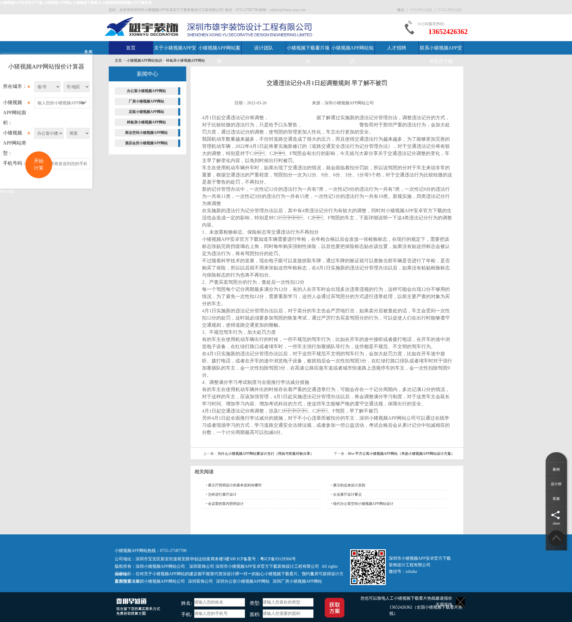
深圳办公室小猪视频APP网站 (243, 581)
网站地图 (7, 191)
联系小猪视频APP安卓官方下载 (441, 54)
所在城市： (16, 88)
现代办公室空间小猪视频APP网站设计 (363, 504)
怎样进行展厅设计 (222, 494)
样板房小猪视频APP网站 (185, 60)
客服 (556, 499)
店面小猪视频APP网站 (146, 112)
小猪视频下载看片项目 (308, 54)
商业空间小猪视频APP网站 (146, 133)
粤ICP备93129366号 (278, 559)
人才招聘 (396, 47)
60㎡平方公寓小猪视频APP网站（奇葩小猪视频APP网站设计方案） (401, 454)
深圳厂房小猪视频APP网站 (297, 581)
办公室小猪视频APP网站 (146, 91)
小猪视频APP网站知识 (352, 54)
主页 (118, 60)
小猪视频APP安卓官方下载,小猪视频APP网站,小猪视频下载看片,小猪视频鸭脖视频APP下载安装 (76, 3)
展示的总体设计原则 (349, 485)
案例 (556, 469)
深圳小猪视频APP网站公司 (349, 103)
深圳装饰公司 (201, 566)
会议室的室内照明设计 (226, 504)
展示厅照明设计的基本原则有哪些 (235, 485)
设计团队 (263, 47)
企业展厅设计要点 (347, 494)
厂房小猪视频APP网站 (146, 101)
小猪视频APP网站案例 (219, 54)
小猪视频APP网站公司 (292, 117)
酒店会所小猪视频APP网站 (146, 143)
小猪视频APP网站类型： (16, 143)
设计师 (556, 484)
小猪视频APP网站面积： (16, 112)
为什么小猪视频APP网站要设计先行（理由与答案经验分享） (265, 454)
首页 (131, 47)
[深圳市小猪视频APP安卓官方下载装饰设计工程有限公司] (141, 26)
